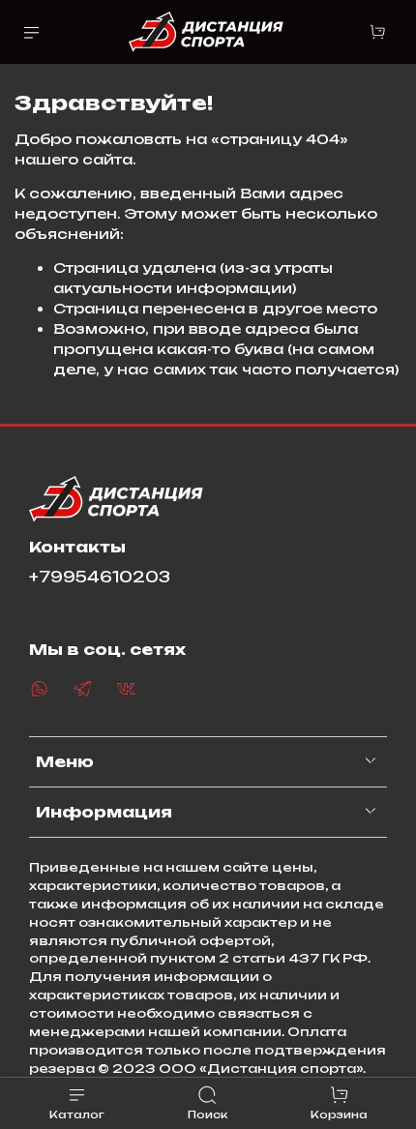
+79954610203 (99, 577)
